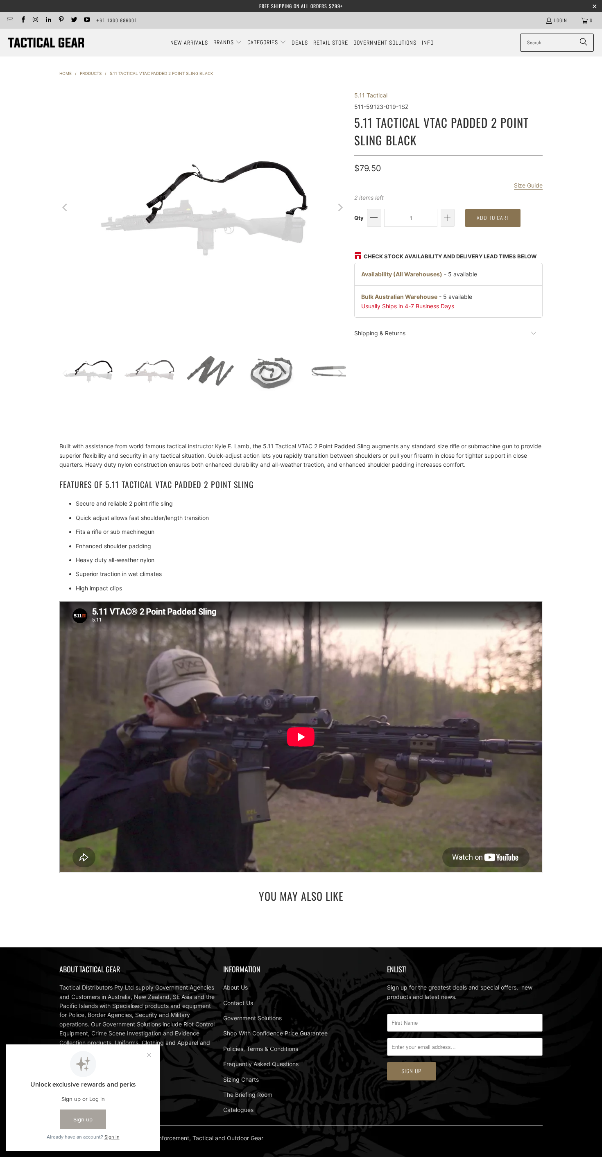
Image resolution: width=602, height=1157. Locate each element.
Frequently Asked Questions (261, 1063)
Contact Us (238, 1002)
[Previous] (65, 207)
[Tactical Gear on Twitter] (73, 20)
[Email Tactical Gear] (9, 20)
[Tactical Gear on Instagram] (35, 20)
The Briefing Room (247, 1094)
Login (560, 20)
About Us (235, 987)
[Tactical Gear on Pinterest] (60, 20)
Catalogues (238, 1109)
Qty (359, 218)
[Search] (583, 43)
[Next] (339, 207)
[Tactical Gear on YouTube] (86, 20)
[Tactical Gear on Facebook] (22, 20)
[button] (227, 42)
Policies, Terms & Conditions (260, 1048)
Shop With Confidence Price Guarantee (275, 1033)
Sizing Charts (241, 1079)
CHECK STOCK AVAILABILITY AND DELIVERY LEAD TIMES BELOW (450, 256)
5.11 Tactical (370, 95)
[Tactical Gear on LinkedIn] (48, 20)
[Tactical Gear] (46, 43)
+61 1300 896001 (116, 20)
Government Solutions (252, 1018)
